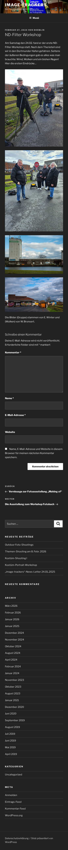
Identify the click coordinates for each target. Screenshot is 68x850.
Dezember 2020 (14, 707)
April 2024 (11, 659)
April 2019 (11, 754)
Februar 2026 (13, 612)
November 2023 (14, 680)
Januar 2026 (12, 619)
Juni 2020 (10, 713)
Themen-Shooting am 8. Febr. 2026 (25, 551)
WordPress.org (14, 815)
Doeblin (39, 30)
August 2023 (12, 693)
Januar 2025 (12, 626)
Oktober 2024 (13, 646)
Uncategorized (13, 774)
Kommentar (13, 352)
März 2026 (11, 605)
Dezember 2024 (14, 632)
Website (10, 432)
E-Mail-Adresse (15, 415)
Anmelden (11, 795)
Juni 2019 (10, 740)
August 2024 (12, 653)
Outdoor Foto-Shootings (19, 544)
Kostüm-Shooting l (16, 558)
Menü (36, 17)
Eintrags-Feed (13, 801)
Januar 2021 (12, 700)
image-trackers (26, 4)
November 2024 (14, 639)
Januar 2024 (12, 673)
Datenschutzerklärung (17, 838)
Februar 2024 (13, 666)
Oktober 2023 (13, 686)
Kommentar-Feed (15, 808)
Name (9, 398)
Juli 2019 (10, 733)
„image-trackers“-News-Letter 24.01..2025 (30, 571)
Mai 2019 (10, 747)
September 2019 (15, 720)
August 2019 (12, 727)
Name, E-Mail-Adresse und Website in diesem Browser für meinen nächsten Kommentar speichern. (34, 453)
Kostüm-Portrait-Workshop (21, 565)
